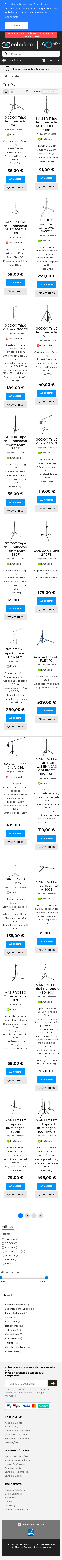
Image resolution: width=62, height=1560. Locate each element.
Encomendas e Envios (17, 1438)
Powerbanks (13, 1351)
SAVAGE (11, 1259)
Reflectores (14, 1325)
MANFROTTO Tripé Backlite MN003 (46, 885)
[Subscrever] (52, 1383)
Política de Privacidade (18, 1460)
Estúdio (15, 76)
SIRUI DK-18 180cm (15, 881)
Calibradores (14, 1334)
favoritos (17, 187)
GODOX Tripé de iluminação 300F (46, 332)
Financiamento (13, 1468)
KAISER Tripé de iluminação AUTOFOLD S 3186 (15, 227)
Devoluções (11, 1442)
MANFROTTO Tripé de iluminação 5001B (15, 1125)
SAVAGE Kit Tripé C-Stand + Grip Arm (15, 653)
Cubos (10, 1317)
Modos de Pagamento (17, 1434)
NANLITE (12, 1255)
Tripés (11, 1342)
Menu (16, 69)
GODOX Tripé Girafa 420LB (46, 441)
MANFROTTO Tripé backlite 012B (15, 996)
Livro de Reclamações (17, 1471)
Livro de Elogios (14, 1475)
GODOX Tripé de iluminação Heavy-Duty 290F (15, 442)
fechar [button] (16, 25)
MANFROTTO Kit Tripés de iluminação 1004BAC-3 (46, 1125)
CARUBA (11, 1239)
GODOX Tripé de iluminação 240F (15, 121)
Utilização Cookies (15, 1464)
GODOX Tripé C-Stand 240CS (15, 327)
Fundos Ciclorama (17, 1304)
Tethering (13, 1330)
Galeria (9, 1501)
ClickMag (10, 1505)
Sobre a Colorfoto (15, 1490)
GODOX (11, 1243)
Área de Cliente (13, 1423)
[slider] (46, 1277)
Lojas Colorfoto (13, 1493)
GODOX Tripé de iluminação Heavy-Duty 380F (15, 548)
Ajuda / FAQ (11, 1426)
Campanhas (42, 69)
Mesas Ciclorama (16, 1313)
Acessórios (13, 1321)
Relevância (49, 91)
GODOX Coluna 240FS (46, 552)
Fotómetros (13, 1338)
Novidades (29, 69)
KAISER (11, 1247)
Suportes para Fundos (19, 1309)
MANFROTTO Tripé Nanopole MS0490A (46, 988)
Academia (10, 1497)
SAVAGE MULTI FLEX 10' (46, 658)
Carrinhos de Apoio (17, 1347)
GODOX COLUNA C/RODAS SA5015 (46, 225)
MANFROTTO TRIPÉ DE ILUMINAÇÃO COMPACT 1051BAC (46, 766)
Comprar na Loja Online (18, 1430)
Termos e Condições (16, 1456)
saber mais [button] (11, 17)
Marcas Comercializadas (18, 1509)
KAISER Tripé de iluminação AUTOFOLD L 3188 (46, 124)
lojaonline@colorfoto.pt (33, 1524)
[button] (12, 91)
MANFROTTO (15, 1251)
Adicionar (15, 179)
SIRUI (9, 1263)
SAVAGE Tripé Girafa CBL (15, 766)
